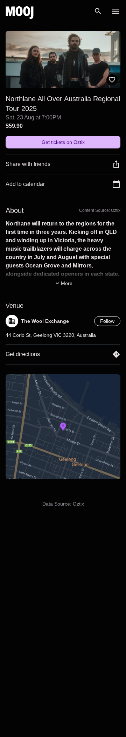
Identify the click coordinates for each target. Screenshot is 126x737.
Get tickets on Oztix (63, 142)
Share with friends (28, 164)
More (66, 283)
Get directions (23, 354)
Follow (107, 321)
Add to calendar (25, 184)
